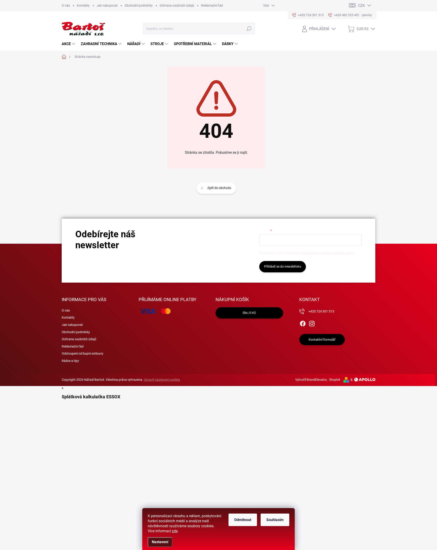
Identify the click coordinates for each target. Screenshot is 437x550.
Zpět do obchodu (219, 188)
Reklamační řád (212, 5)
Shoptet (334, 379)
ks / (249, 313)
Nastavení (160, 542)
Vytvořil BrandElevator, (311, 379)
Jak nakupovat (107, 5)
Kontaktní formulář (322, 339)
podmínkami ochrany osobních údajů (327, 253)
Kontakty (83, 5)
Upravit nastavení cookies (162, 379)
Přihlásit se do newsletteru (282, 266)
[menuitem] (69, 44)
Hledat (249, 29)
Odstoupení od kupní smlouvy (82, 353)
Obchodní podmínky (138, 5)
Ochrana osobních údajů (177, 5)
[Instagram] (311, 322)
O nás (66, 5)
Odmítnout (242, 520)
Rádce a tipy (70, 361)
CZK (361, 5)
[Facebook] (302, 322)
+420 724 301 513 (321, 311)
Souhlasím (275, 520)
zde (175, 531)
